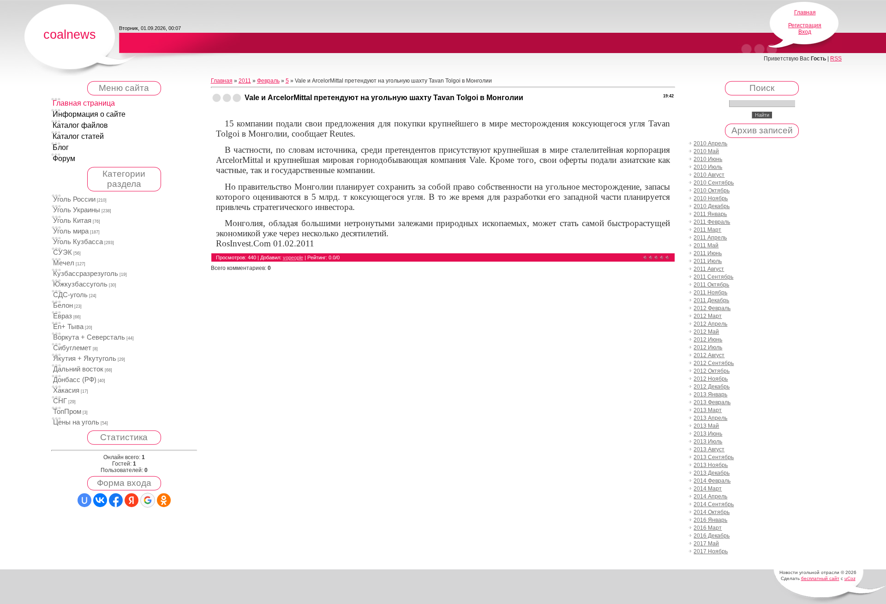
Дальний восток (78, 369)
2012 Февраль (712, 308)
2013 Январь (710, 394)
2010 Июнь (708, 159)
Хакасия (66, 390)
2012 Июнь (708, 339)
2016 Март (708, 528)
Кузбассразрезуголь (85, 273)
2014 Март (708, 488)
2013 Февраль (712, 402)
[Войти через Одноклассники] (164, 500)
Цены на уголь (76, 422)
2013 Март (708, 410)
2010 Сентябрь (714, 182)
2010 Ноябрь (711, 198)
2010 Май (706, 151)
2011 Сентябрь (713, 277)
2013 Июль (708, 441)
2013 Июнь (708, 434)
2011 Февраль (712, 222)
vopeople (293, 257)
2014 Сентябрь (714, 504)
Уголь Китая (72, 220)
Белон (63, 305)
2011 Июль (708, 261)
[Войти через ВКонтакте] (100, 500)
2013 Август (709, 449)
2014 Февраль (712, 481)
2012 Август (709, 355)
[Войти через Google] (147, 500)
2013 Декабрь (712, 473)
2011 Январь (710, 214)
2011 (245, 81)
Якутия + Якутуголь (84, 358)
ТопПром (67, 411)
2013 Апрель (710, 418)
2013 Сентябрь (714, 457)
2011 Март (707, 230)
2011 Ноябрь (710, 292)
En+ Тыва (68, 326)
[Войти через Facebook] (116, 500)
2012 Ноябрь (711, 379)
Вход (804, 32)
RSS (836, 58)
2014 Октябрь (712, 512)
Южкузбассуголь (80, 284)
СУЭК (62, 252)
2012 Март (708, 316)
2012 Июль (708, 347)
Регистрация (804, 25)
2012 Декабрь (712, 386)
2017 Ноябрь (711, 551)
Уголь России (74, 199)
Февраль (268, 81)
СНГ (60, 401)
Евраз (62, 316)
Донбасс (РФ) (74, 379)
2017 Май (706, 543)
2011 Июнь (708, 253)
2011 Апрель (710, 237)
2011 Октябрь (711, 284)
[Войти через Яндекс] (131, 500)
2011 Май (706, 245)
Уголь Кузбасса (78, 241)
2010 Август (709, 175)
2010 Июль (708, 167)
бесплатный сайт (820, 578)
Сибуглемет (72, 348)
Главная (805, 12)
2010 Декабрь (712, 206)
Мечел (63, 263)
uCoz (850, 578)
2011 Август (709, 269)
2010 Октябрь (712, 190)
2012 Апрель (710, 324)
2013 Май (706, 426)
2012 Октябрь (712, 371)
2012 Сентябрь (714, 363)
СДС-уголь (70, 295)
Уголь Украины (76, 210)
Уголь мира (71, 231)
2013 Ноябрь (711, 465)
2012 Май (706, 332)
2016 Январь (710, 520)
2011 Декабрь (711, 300)
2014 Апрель (710, 496)
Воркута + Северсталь (89, 337)
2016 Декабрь (712, 535)
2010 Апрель (710, 143)
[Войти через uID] (84, 500)
